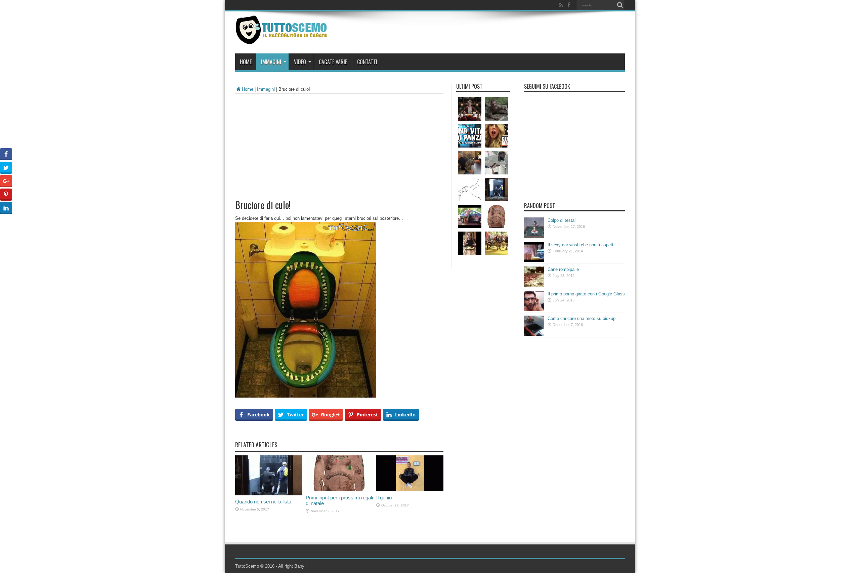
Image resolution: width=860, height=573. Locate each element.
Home (246, 62)
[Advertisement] (339, 144)
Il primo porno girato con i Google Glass (586, 293)
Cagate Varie (333, 62)
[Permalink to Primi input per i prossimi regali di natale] (339, 489)
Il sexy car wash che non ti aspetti (581, 244)
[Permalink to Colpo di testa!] (534, 236)
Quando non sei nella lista (263, 501)
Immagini (271, 62)
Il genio (384, 497)
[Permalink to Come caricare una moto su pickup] (534, 334)
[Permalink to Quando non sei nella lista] (268, 493)
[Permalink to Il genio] (409, 489)
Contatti (367, 62)
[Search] (620, 5)
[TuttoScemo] (282, 39)
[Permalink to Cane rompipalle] (534, 285)
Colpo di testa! (562, 220)
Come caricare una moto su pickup (581, 318)
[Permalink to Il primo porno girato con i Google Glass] (534, 309)
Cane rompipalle (563, 269)
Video (300, 62)
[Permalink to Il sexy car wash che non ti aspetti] (534, 260)
